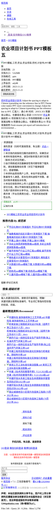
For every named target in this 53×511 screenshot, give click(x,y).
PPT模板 (11, 214)
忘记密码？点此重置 (42, 478)
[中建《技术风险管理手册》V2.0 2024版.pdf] (29, 371)
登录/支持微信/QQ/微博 (19, 35)
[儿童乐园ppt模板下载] (19, 274)
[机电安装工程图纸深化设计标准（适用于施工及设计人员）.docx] (29, 327)
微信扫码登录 (16, 448)
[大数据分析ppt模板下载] (20, 264)
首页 (9, 8)
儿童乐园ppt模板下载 (41, 274)
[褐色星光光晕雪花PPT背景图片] (24, 257)
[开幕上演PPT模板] (17, 240)
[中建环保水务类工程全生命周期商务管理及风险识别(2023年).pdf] (29, 382)
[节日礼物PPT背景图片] (19, 227)
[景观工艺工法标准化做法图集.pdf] (25, 365)
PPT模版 (12, 40)
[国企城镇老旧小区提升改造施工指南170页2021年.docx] (29, 395)
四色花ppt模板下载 (37, 271)
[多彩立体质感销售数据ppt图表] (23, 244)
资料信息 (26, 411)
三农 (17, 214)
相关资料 (26, 429)
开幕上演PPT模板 (36, 240)
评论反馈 (26, 435)
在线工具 (11, 19)
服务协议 (5, 478)
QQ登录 (5, 448)
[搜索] (2, 24)
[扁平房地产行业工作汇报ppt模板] (24, 251)
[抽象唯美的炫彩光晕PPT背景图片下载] (27, 234)
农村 (3, 100)
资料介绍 (26, 417)
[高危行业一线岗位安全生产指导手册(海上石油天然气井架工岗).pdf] (29, 341)
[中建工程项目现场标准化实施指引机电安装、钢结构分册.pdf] (29, 354)
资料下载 (26, 423)
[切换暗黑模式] (8, 32)
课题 (9, 15)
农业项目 (10, 100)
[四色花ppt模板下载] (17, 271)
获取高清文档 (8, 94)
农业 (45, 115)
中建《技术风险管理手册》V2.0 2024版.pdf (28, 375)
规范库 (4, 3)
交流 (9, 12)
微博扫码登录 (30, 448)
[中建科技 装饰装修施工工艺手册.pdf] (26, 317)
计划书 (18, 100)
